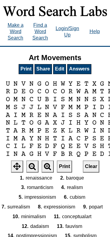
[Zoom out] (32, 166)
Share (43, 68)
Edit (59, 68)
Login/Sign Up (67, 31)
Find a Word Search (40, 31)
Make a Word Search (16, 31)
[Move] (17, 166)
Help (95, 31)
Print (25, 68)
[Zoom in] (48, 166)
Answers (79, 68)
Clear (91, 166)
